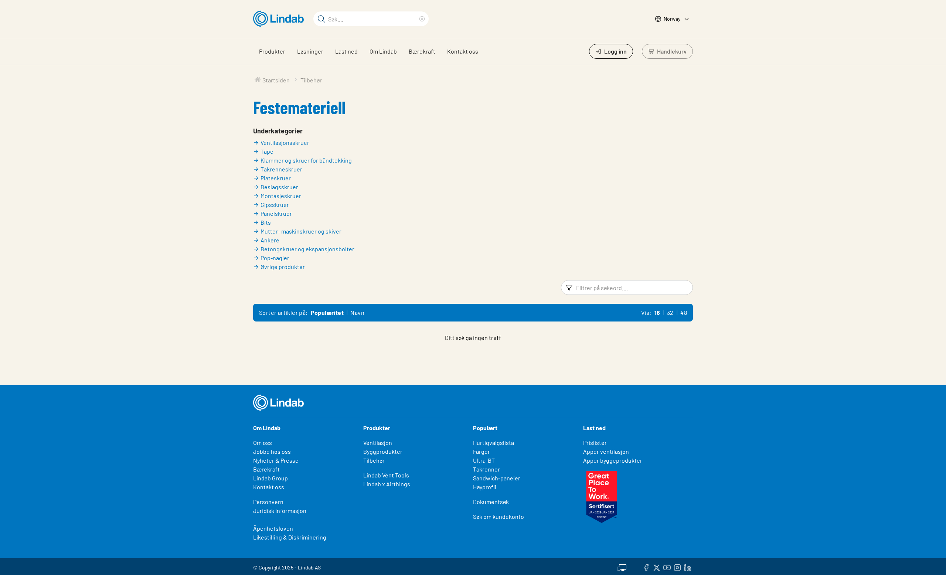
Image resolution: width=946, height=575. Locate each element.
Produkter (272, 51)
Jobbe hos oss (272, 451)
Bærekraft (422, 51)
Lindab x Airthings (386, 483)
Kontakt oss (462, 51)
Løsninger (310, 51)
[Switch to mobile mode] (621, 566)
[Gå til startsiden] (280, 19)
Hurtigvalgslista (493, 442)
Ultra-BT (484, 460)
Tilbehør (374, 460)
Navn (357, 312)
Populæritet (327, 312)
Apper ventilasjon (606, 451)
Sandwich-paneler (496, 478)
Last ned (346, 51)
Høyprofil (484, 486)
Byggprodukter (382, 451)
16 (657, 312)
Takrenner (486, 469)
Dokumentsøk (491, 501)
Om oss (262, 442)
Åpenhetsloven (273, 528)
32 (670, 312)
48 (683, 312)
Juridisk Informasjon (279, 510)
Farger (481, 451)
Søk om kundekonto (498, 516)
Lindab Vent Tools (386, 475)
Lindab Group (270, 478)
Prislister (595, 442)
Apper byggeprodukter (612, 460)
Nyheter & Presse (276, 460)
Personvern (268, 501)
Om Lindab (383, 51)
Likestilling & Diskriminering (289, 537)
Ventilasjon (377, 442)
